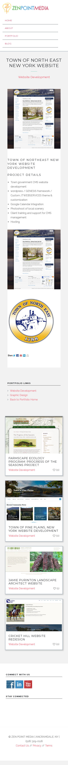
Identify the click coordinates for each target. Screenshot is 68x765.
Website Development (34, 77)
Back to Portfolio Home (24, 399)
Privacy (37, 745)
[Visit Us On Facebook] (10, 684)
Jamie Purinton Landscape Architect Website (33, 581)
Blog (8, 43)
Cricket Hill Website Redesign (27, 637)
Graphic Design (19, 395)
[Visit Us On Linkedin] (19, 684)
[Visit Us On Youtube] (28, 684)
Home (8, 20)
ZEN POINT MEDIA (25, 8)
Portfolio (11, 36)
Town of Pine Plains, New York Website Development (33, 529)
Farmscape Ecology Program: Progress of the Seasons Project (33, 462)
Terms (48, 745)
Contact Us (22, 745)
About (9, 28)
